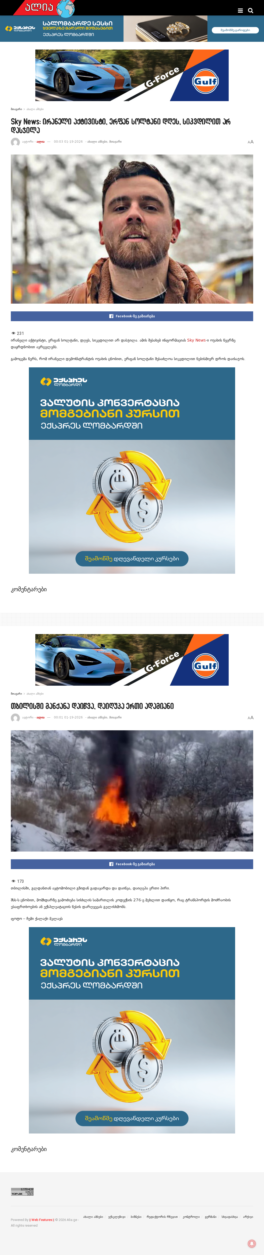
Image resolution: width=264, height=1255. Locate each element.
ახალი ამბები (35, 109)
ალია (41, 141)
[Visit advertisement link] (132, 79)
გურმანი (211, 1217)
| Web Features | (42, 1220)
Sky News (196, 340)
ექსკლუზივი (117, 1217)
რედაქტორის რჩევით (162, 1217)
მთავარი (16, 109)
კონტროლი (191, 1217)
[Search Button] (250, 10)
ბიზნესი (136, 1217)
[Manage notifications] (252, 1244)
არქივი (248, 1217)
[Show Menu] (240, 10)
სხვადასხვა (230, 1217)
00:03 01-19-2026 (68, 141)
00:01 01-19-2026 (68, 717)
